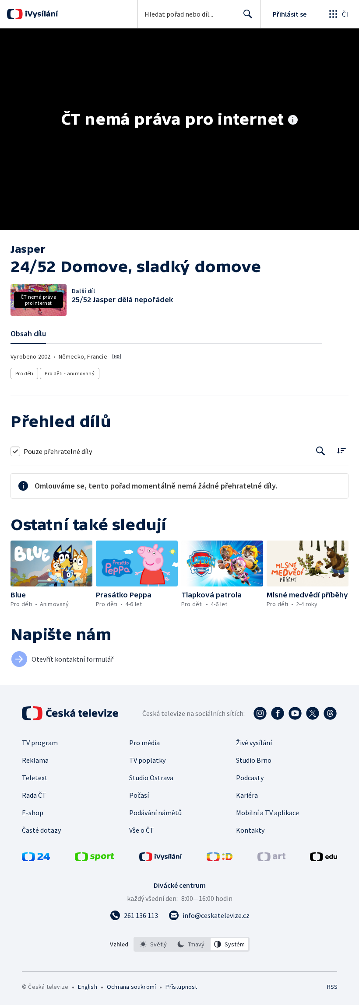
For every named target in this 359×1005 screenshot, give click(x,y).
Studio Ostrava (151, 777)
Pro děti (24, 373)
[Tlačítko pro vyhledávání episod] (320, 451)
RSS (332, 987)
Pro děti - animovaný (70, 373)
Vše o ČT (141, 830)
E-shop (32, 812)
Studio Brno (253, 760)
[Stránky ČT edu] (323, 858)
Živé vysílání (254, 742)
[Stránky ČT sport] (94, 858)
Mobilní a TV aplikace (267, 812)
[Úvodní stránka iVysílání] (40, 14)
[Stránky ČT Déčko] (219, 858)
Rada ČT (34, 795)
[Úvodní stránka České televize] (71, 713)
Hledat (248, 14)
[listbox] (192, 944)
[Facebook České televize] (278, 713)
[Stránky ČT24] (36, 858)
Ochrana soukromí (131, 987)
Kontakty (250, 830)
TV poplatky (147, 760)
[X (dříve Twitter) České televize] (313, 713)
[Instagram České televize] (260, 713)
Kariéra (247, 795)
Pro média (144, 742)
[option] (153, 944)
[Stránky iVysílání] (160, 858)
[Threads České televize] (330, 713)
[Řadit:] (341, 450)
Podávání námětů (155, 812)
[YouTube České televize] (295, 713)
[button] (51, 563)
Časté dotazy (41, 830)
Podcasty (250, 777)
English (87, 987)
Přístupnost (181, 987)
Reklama (35, 760)
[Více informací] (293, 120)
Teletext (35, 777)
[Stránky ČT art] (271, 858)
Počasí (139, 795)
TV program (40, 742)
